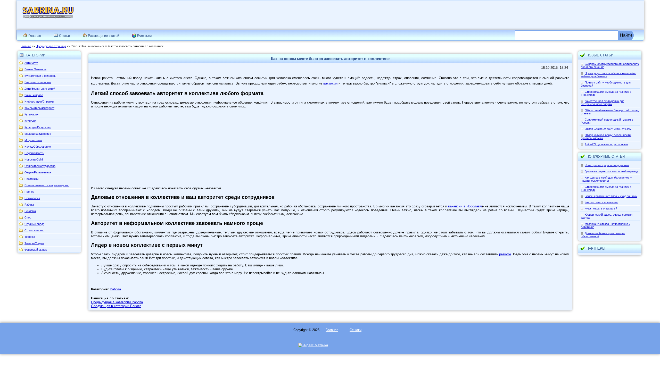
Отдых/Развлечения (37, 172)
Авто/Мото (31, 62)
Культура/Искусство (37, 127)
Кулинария (31, 114)
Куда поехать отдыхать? (601, 208)
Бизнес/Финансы (35, 69)
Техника (29, 236)
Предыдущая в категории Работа (117, 302)
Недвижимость (34, 153)
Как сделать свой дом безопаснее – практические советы (606, 179)
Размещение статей (103, 36)
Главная (34, 36)
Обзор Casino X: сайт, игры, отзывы (608, 128)
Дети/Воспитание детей (39, 88)
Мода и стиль (33, 140)
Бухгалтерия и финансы (40, 75)
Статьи (64, 36)
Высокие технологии (37, 82)
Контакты (144, 35)
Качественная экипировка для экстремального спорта (602, 102)
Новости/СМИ (33, 159)
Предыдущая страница (51, 46)
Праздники (31, 178)
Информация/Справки (39, 101)
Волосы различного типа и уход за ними (611, 196)
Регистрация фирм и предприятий (607, 165)
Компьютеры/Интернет (39, 107)
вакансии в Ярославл (465, 206)
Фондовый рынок (35, 249)
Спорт (28, 217)
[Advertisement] (537, 14)
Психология (32, 198)
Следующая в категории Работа (116, 306)
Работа (29, 204)
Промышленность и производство (46, 185)
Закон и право (33, 95)
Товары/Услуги (34, 243)
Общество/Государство (39, 165)
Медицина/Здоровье (37, 133)
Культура (30, 120)
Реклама (30, 211)
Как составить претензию (601, 202)
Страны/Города (34, 223)
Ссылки (355, 330)
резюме (505, 254)
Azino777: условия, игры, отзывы (606, 144)
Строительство (34, 230)
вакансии (330, 83)
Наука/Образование (37, 146)
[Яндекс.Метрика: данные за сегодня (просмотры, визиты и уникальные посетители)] (313, 345)
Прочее (29, 191)
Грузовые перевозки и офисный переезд (611, 171)
